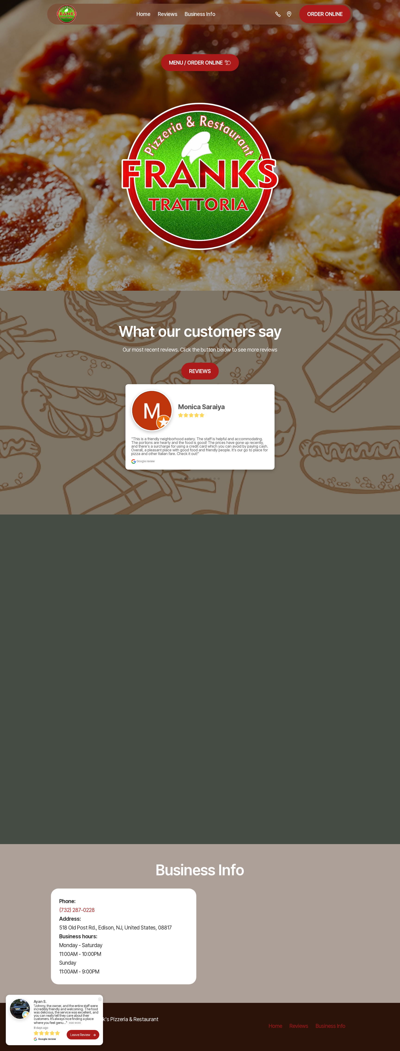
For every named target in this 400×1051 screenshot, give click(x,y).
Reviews (167, 14)
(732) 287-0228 (77, 895)
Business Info (200, 14)
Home (143, 14)
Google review (145, 446)
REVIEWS (200, 371)
